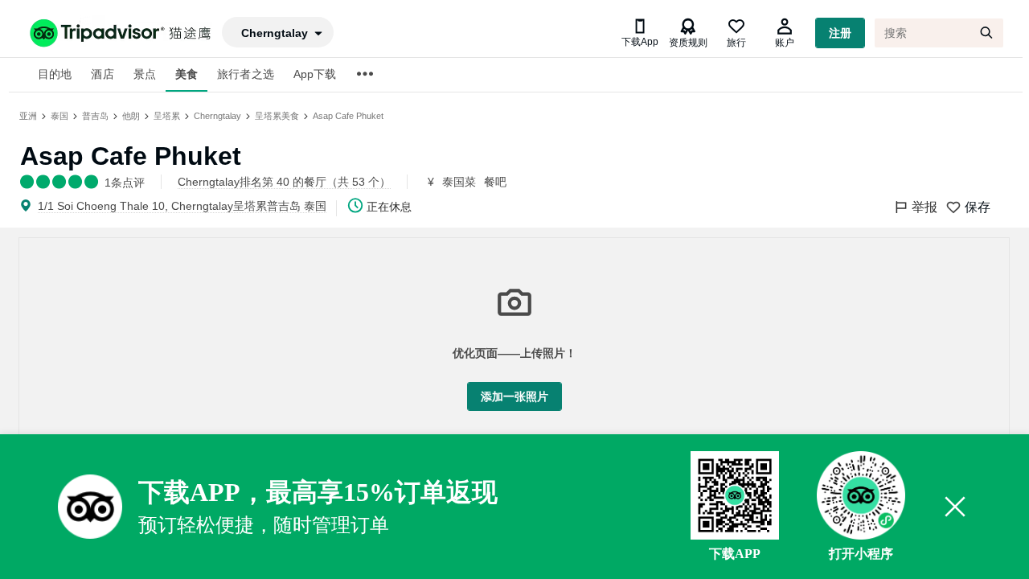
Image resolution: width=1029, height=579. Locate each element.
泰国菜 (459, 181)
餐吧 (495, 181)
